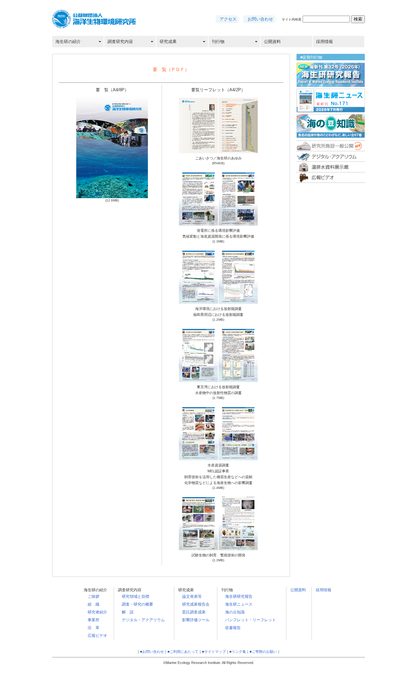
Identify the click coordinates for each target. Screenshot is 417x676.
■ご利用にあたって (182, 652)
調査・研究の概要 (137, 604)
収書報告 (233, 627)
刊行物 (218, 41)
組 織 (93, 604)
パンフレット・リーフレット (250, 620)
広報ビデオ (97, 635)
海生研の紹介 (68, 41)
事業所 (93, 620)
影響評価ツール (195, 620)
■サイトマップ (214, 652)
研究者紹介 (97, 612)
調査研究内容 (120, 41)
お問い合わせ (260, 19)
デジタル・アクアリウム (143, 620)
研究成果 (168, 41)
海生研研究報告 (238, 596)
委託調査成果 (194, 612)
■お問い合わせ (152, 652)
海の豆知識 (235, 612)
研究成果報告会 (195, 604)
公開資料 (272, 41)
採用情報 (324, 41)
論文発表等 (192, 596)
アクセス (228, 19)
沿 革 (93, 627)
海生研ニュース (238, 604)
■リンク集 (237, 652)
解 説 (128, 612)
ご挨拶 (93, 596)
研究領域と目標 (135, 596)
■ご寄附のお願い (263, 652)
